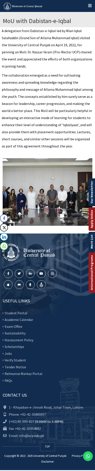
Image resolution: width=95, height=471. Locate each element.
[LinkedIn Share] (4, 237)
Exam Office (13, 326)
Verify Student (15, 360)
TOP (47, 446)
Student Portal (16, 313)
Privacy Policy (80, 456)
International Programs (92, 272)
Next (85, 191)
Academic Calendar (19, 319)
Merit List (92, 242)
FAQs (8, 380)
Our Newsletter (92, 192)
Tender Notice (15, 367)
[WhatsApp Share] (4, 246)
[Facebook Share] (4, 218)
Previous (9, 191)
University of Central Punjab (49, 456)
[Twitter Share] (4, 228)
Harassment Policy (19, 340)
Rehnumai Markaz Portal (23, 373)
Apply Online (92, 219)
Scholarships (14, 346)
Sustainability (15, 333)
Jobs (8, 353)
